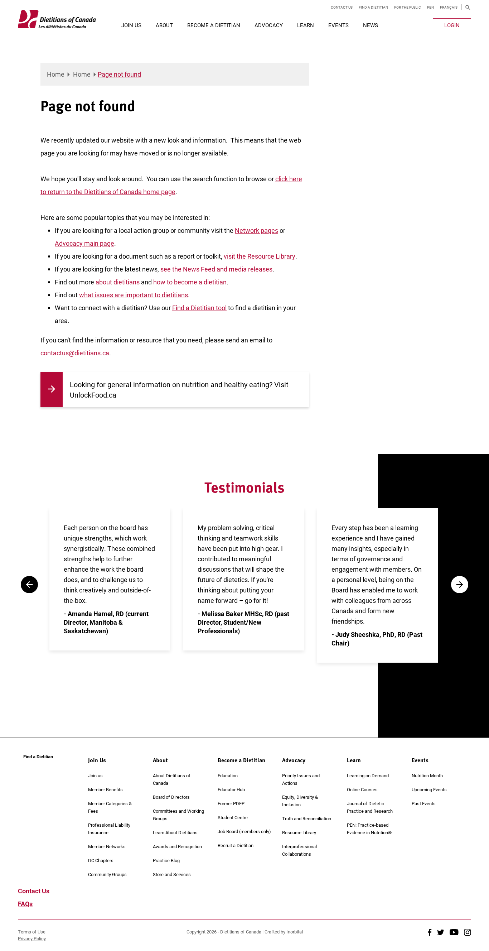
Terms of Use (31, 931)
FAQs (25, 903)
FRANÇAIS (448, 7)
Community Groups (107, 874)
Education (228, 775)
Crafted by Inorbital (284, 931)
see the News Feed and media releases (216, 269)
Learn (305, 25)
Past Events (424, 803)
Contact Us (342, 7)
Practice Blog (166, 860)
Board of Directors (171, 797)
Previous (29, 584)
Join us (95, 775)
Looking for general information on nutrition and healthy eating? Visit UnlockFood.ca (179, 389)
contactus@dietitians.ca (74, 353)
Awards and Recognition (177, 846)
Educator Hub (231, 789)
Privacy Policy (32, 938)
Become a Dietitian (213, 25)
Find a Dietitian (373, 7)
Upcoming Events (429, 789)
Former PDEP (231, 803)
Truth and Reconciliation (306, 818)
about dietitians (118, 282)
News (370, 25)
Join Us (131, 25)
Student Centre (233, 817)
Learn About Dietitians (175, 832)
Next (459, 584)
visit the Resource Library (259, 256)
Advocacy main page (84, 243)
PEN (430, 7)
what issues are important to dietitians (133, 294)
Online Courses (362, 789)
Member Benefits (105, 789)
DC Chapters (100, 860)
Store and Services (172, 874)
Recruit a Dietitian (235, 845)
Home (55, 74)
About (164, 25)
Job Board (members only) (244, 831)
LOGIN (452, 25)
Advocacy (269, 25)
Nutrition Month (427, 775)
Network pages (256, 230)
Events (338, 25)
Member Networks (107, 846)
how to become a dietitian (190, 282)
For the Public (407, 7)
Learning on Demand (368, 775)
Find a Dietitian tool (199, 307)
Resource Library (299, 832)
